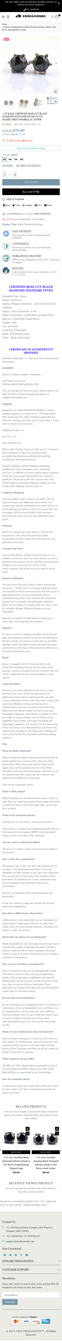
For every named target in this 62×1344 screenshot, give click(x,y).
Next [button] (56, 63)
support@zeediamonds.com (20, 1241)
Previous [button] (6, 63)
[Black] (16, 159)
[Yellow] (10, 159)
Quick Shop (16, 1152)
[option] (31, 65)
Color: (10, 154)
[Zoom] (55, 91)
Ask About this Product (28, 165)
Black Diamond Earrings (30, 224)
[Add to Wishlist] (27, 1133)
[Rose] (21, 159)
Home (4, 24)
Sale (7, 39)
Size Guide (7, 165)
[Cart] (56, 16)
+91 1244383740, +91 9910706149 (23, 1236)
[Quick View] (27, 1129)
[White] (4, 159)
